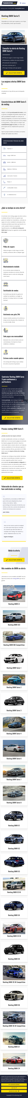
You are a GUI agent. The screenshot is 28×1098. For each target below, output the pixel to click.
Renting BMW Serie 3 (14, 710)
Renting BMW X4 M (14, 936)
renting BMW (16, 578)
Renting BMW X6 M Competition (14, 1025)
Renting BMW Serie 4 (14, 733)
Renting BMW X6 (14, 1005)
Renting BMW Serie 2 (14, 687)
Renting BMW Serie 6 (14, 758)
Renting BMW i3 (14, 604)
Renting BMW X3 (14, 871)
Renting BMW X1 (14, 825)
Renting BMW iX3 (14, 624)
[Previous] (4, 37)
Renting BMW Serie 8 (14, 802)
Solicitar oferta (15, 73)
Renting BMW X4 (14, 915)
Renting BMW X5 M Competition (14, 982)
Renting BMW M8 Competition (14, 644)
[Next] (23, 37)
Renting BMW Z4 (14, 1068)
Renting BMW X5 (14, 959)
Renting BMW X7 (14, 1046)
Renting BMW (11, 8)
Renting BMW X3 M (14, 892)
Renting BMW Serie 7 (14, 779)
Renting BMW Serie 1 (14, 667)
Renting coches (4, 8)
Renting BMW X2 (14, 848)
